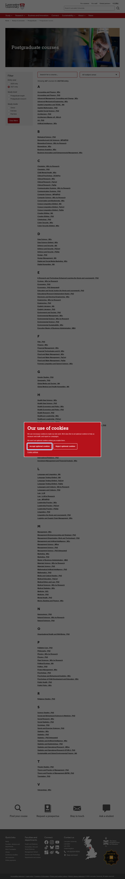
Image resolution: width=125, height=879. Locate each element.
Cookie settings (32, 452)
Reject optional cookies (65, 446)
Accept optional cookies (39, 446)
